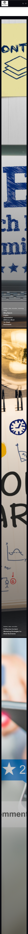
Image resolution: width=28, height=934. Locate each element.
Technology (21, 308)
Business (5, 308)
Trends (5, 310)
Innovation (14, 308)
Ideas (9, 308)
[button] (26, 3)
